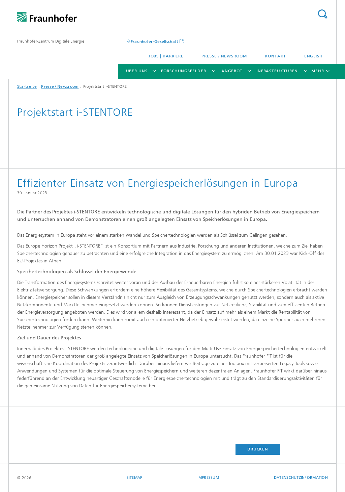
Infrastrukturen (277, 71)
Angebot (232, 71)
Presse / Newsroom (224, 56)
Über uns (137, 71)
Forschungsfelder (183, 71)
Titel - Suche (322, 14)
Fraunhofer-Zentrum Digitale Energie (51, 41)
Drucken (257, 449)
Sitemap (135, 477)
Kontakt (275, 56)
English (313, 56)
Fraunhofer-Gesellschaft (155, 41)
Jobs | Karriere (166, 56)
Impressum (208, 477)
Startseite (27, 86)
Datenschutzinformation (301, 477)
